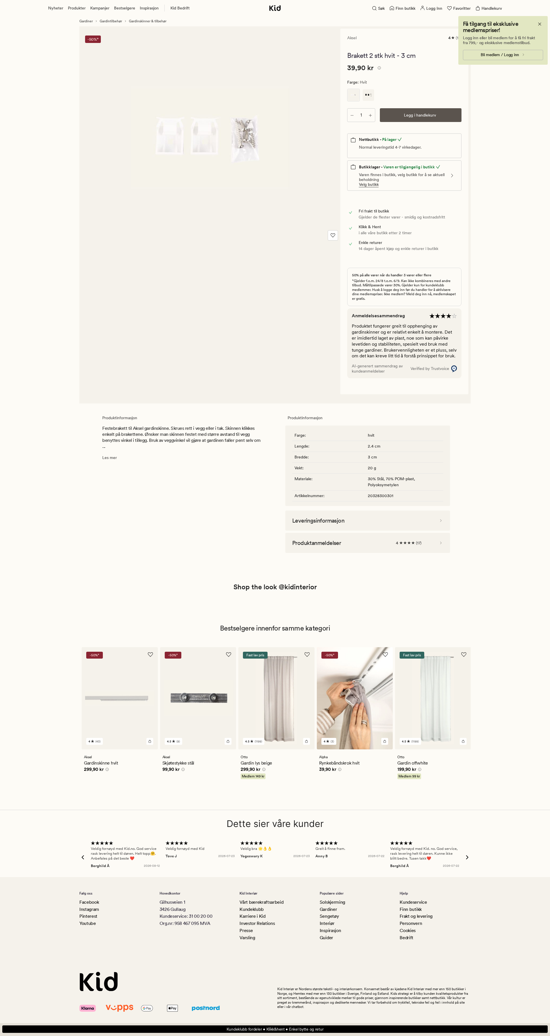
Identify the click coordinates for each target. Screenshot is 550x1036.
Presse (246, 930)
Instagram (89, 909)
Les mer (109, 457)
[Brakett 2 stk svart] (368, 95)
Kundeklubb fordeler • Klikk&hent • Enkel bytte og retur (275, 1029)
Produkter (77, 8)
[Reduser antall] (352, 115)
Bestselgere (124, 8)
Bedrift (406, 937)
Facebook (89, 902)
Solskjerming (332, 902)
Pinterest (88, 916)
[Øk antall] (370, 115)
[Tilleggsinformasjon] (378, 68)
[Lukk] (539, 24)
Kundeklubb (251, 909)
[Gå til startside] (275, 8)
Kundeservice (413, 902)
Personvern (411, 923)
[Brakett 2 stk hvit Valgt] (353, 95)
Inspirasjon (149, 8)
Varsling (247, 937)
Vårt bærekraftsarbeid (261, 902)
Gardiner (86, 21)
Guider (326, 937)
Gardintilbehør (111, 21)
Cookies (408, 930)
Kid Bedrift (180, 8)
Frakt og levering (416, 916)
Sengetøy (329, 916)
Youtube (87, 923)
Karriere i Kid (252, 916)
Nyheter (55, 8)
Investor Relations (257, 923)
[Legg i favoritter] (333, 235)
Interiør (327, 923)
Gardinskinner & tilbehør (147, 21)
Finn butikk (410, 909)
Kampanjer (99, 8)
